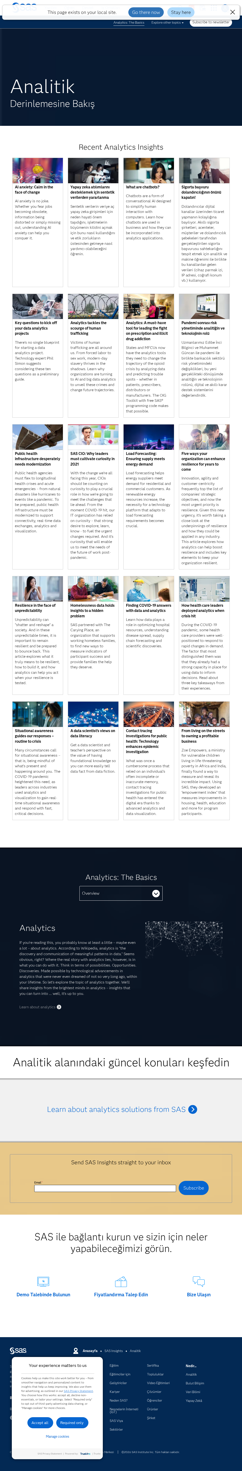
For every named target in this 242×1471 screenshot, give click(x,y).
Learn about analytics (37, 1007)
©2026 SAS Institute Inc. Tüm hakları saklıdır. (150, 1452)
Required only (72, 1422)
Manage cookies (57, 1436)
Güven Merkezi (104, 1452)
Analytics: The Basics (128, 22)
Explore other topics (166, 22)
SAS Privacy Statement (78, 1391)
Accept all (39, 1422)
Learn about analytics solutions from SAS (116, 1109)
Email (38, 1182)
